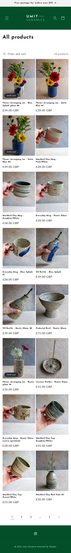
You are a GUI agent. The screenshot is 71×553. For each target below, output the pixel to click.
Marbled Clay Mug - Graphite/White (13, 217)
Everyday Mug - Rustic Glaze (51, 216)
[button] (7, 18)
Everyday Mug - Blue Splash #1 (18, 273)
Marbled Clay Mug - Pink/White (46, 160)
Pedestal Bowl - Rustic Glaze (51, 328)
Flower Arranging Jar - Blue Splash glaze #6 (17, 104)
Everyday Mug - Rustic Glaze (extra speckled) (18, 439)
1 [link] (12, 516)
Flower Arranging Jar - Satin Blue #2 (18, 160)
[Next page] (59, 517)
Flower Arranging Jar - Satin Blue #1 (51, 104)
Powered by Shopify (47, 546)
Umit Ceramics (30, 546)
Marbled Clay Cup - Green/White (13, 496)
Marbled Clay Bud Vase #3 (50, 495)
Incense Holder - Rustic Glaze (52, 382)
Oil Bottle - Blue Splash (48, 272)
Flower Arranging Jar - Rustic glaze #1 (18, 383)
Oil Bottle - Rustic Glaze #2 (17, 328)
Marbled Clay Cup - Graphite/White (46, 439)
